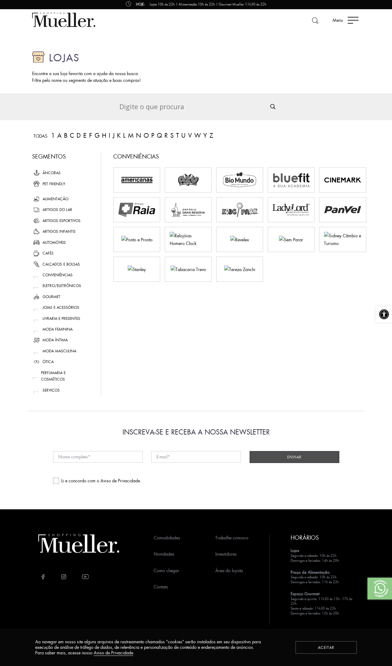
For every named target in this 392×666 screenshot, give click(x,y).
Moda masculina (59, 351)
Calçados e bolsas (61, 264)
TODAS (40, 136)
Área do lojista (229, 570)
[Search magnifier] (273, 106)
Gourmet (51, 296)
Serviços (51, 390)
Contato (161, 587)
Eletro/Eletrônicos (62, 285)
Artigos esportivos (62, 220)
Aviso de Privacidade (120, 481)
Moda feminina (58, 329)
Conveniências (58, 275)
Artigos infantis (59, 231)
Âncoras (52, 172)
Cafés (48, 253)
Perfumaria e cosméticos (53, 376)
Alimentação (55, 198)
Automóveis (54, 242)
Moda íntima (55, 340)
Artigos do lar (57, 209)
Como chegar (166, 570)
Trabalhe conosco (231, 538)
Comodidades (167, 538)
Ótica (48, 361)
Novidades (164, 554)
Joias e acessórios (61, 307)
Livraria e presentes (61, 318)
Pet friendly (54, 183)
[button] (384, 314)
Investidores (226, 554)
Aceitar (326, 647)
